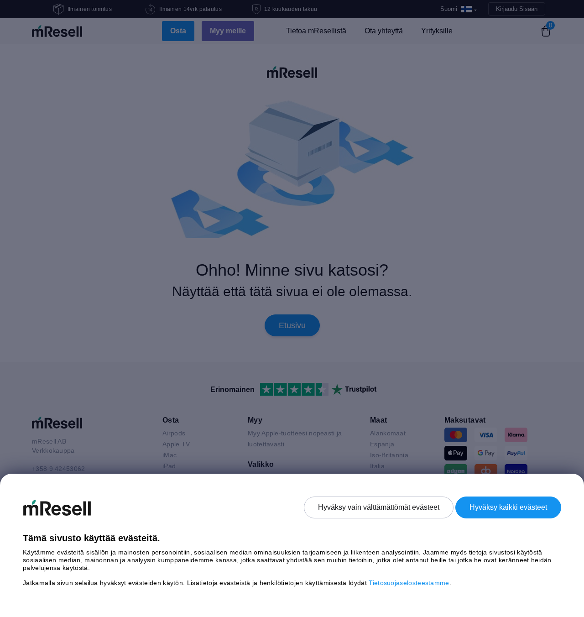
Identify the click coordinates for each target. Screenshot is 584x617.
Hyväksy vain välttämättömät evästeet (378, 507)
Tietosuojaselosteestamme (409, 582)
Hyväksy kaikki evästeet (508, 507)
